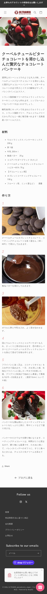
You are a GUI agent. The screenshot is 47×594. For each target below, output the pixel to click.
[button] (5, 12)
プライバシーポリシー (14, 530)
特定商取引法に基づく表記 (16, 518)
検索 (7, 512)
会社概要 (9, 524)
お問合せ (9, 536)
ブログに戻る (25, 477)
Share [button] (7, 466)
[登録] (38, 553)
